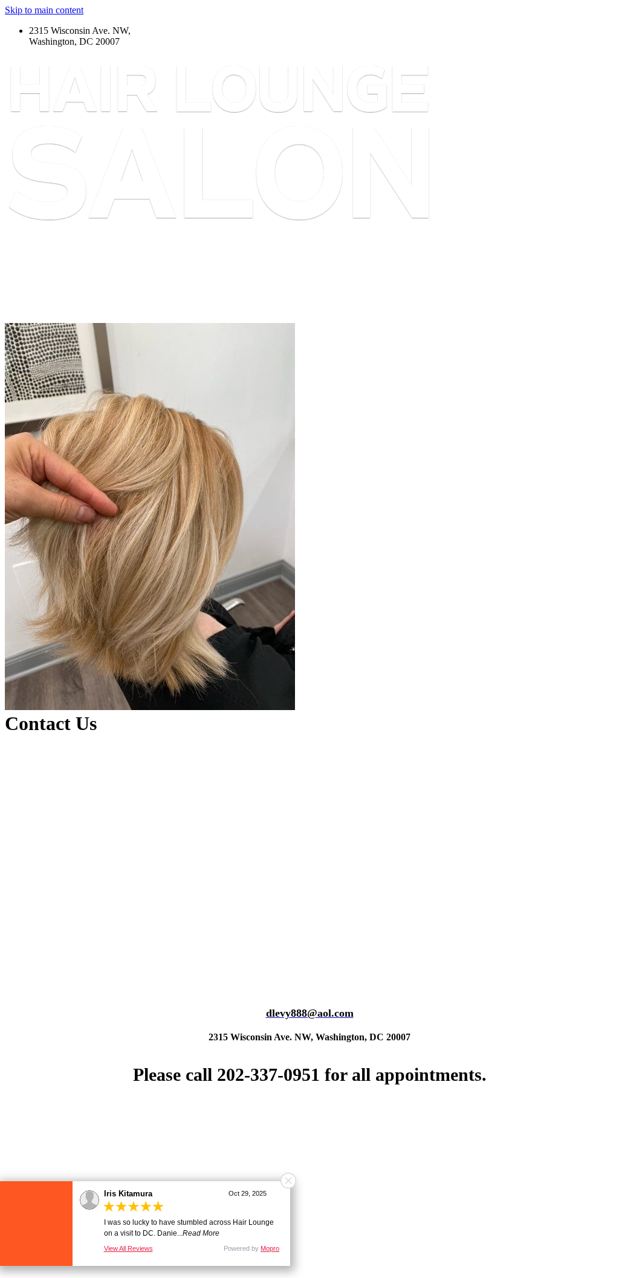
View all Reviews (128, 1248)
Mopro (270, 1248)
